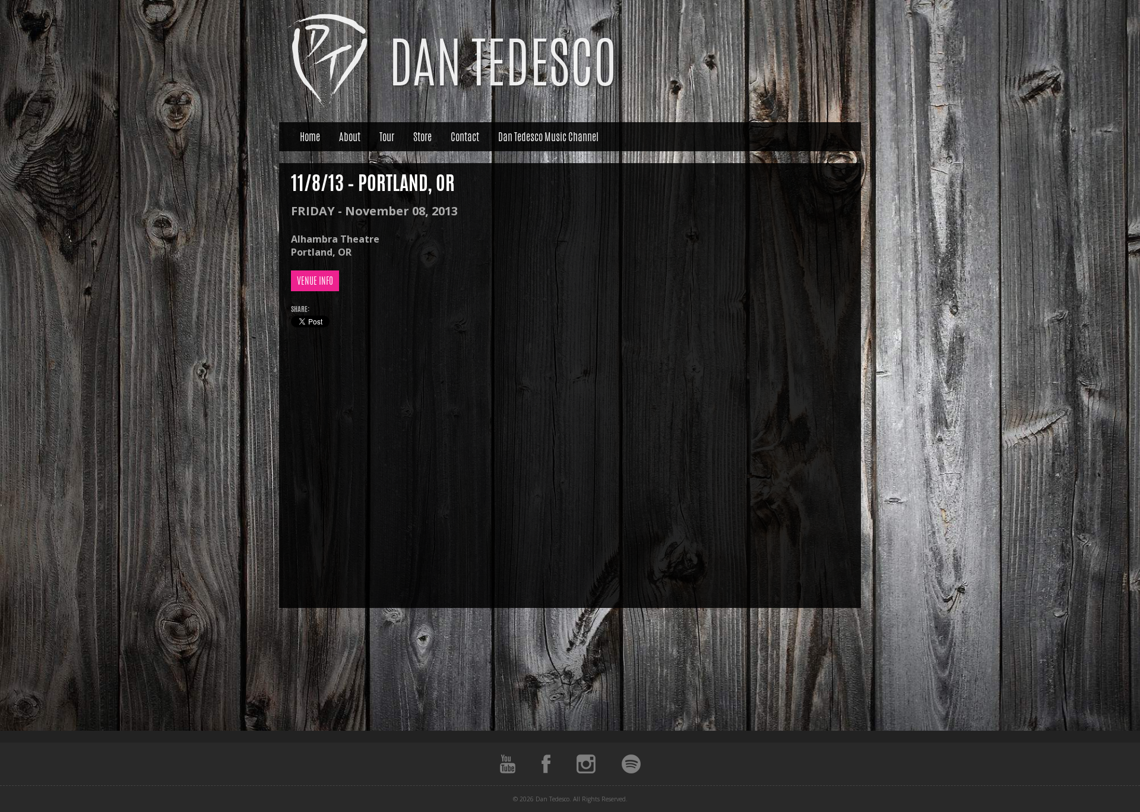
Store (422, 136)
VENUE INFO (315, 281)
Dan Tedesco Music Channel (548, 136)
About (349, 136)
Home (310, 136)
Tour (386, 136)
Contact (465, 136)
